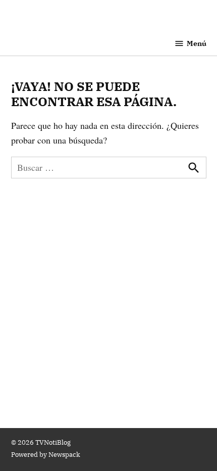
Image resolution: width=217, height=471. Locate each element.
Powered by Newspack (45, 454)
